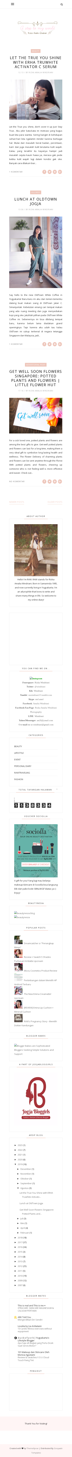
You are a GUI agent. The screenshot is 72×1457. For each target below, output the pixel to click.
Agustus (24, 1188)
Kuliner (35, 192)
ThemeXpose (33, 1448)
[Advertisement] (36, 639)
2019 (20, 1164)
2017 (20, 1242)
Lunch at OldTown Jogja (35, 201)
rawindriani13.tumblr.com (40, 695)
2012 (20, 1266)
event (17, 759)
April (22, 1227)
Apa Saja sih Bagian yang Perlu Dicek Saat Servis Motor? (35, 1344)
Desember (25, 1168)
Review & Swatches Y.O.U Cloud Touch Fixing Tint (33, 1359)
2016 (20, 1247)
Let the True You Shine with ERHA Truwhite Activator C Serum (36, 62)
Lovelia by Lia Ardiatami (30, 1326)
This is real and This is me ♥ (32, 1305)
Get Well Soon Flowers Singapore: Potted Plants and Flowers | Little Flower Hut (35, 378)
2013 (20, 1261)
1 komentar (16, 171)
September (26, 1183)
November (25, 1173)
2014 (20, 1256)
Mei (22, 1223)
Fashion (18, 779)
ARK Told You (24, 1317)
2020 (20, 1159)
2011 (20, 1270)
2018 (20, 1237)
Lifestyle (19, 752)
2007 (20, 1285)
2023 (20, 1145)
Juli (21, 1218)
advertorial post (35, 365)
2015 (20, 1251)
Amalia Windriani (41, 703)
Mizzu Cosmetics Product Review (40, 970)
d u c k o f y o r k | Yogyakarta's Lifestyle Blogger (33, 1339)
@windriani (40, 686)
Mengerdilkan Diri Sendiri (30, 1319)
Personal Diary (22, 766)
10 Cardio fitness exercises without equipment (35, 1330)
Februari (24, 1232)
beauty (35, 51)
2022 (20, 1149)
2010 (20, 1275)
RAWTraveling (22, 772)
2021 (20, 1154)
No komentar (17, 481)
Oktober (24, 1178)
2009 (20, 1280)
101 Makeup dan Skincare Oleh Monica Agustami (33, 1353)
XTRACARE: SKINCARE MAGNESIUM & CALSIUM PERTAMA (36, 1309)
